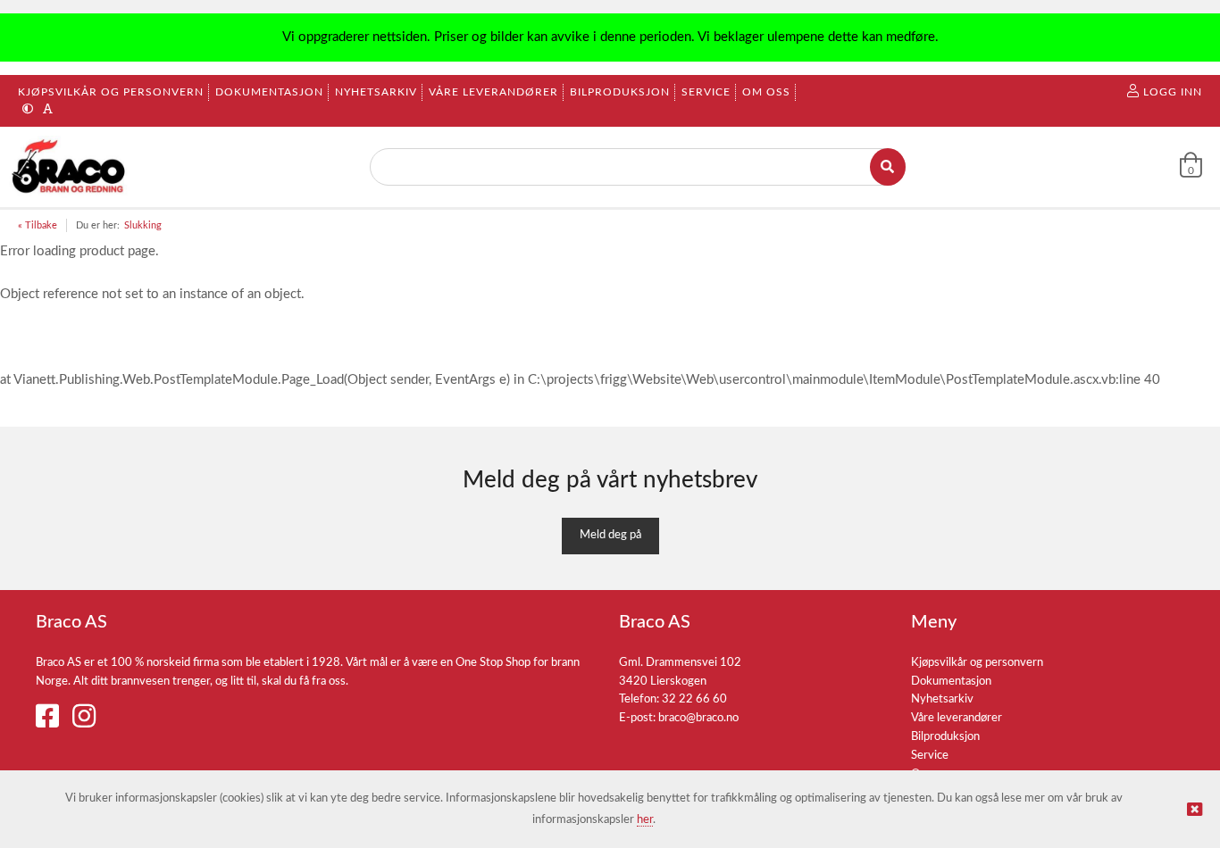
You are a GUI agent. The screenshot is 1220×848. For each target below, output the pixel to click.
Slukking (143, 225)
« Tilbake (37, 225)
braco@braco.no (698, 718)
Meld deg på (610, 535)
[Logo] (70, 167)
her (645, 820)
